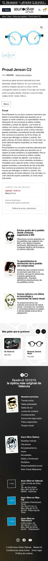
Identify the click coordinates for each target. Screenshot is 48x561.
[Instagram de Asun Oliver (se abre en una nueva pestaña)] (17, 540)
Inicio (4, 16)
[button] (41, 27)
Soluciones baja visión (31, 418)
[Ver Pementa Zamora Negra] (35, 343)
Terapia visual (27, 425)
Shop (9, 16)
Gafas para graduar (20, 16)
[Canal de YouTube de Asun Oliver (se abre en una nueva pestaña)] (30, 540)
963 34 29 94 (26, 2)
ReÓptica (25, 462)
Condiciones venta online (18, 550)
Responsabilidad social (31, 465)
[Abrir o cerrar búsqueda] (39, 10)
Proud (13, 193)
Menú (7, 10)
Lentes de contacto (29, 411)
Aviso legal (37, 550)
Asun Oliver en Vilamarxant (27, 519)
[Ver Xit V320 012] (12, 343)
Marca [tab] (6, 104)
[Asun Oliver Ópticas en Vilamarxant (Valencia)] (11, 521)
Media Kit (37, 547)
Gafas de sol (27, 407)
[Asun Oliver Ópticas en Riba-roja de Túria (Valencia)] (11, 501)
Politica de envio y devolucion (24, 208)
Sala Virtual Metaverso (31, 469)
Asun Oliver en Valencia (32, 480)
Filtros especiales (29, 421)
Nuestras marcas (28, 440)
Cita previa (26, 444)
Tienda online (27, 400)
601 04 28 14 (39, 2)
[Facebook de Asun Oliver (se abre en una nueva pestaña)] (24, 540)
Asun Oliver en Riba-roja (30, 498)
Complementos (28, 414)
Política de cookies (24, 553)
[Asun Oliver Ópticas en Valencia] (11, 484)
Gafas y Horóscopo (29, 458)
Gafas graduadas (29, 404)
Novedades (26, 455)
